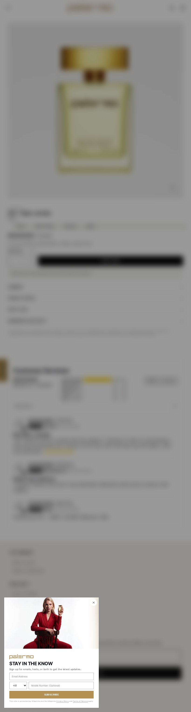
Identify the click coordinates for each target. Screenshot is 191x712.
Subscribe (51, 694)
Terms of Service (80, 701)
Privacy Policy (62, 701)
